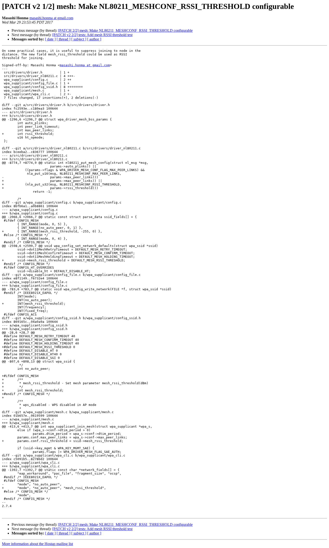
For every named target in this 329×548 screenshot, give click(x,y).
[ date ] (50, 39)
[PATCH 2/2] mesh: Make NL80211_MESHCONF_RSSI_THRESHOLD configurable (125, 30)
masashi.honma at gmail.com (51, 18)
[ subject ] (78, 39)
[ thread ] (63, 39)
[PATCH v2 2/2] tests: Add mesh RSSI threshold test (92, 35)
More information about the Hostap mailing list (37, 544)
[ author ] (94, 39)
